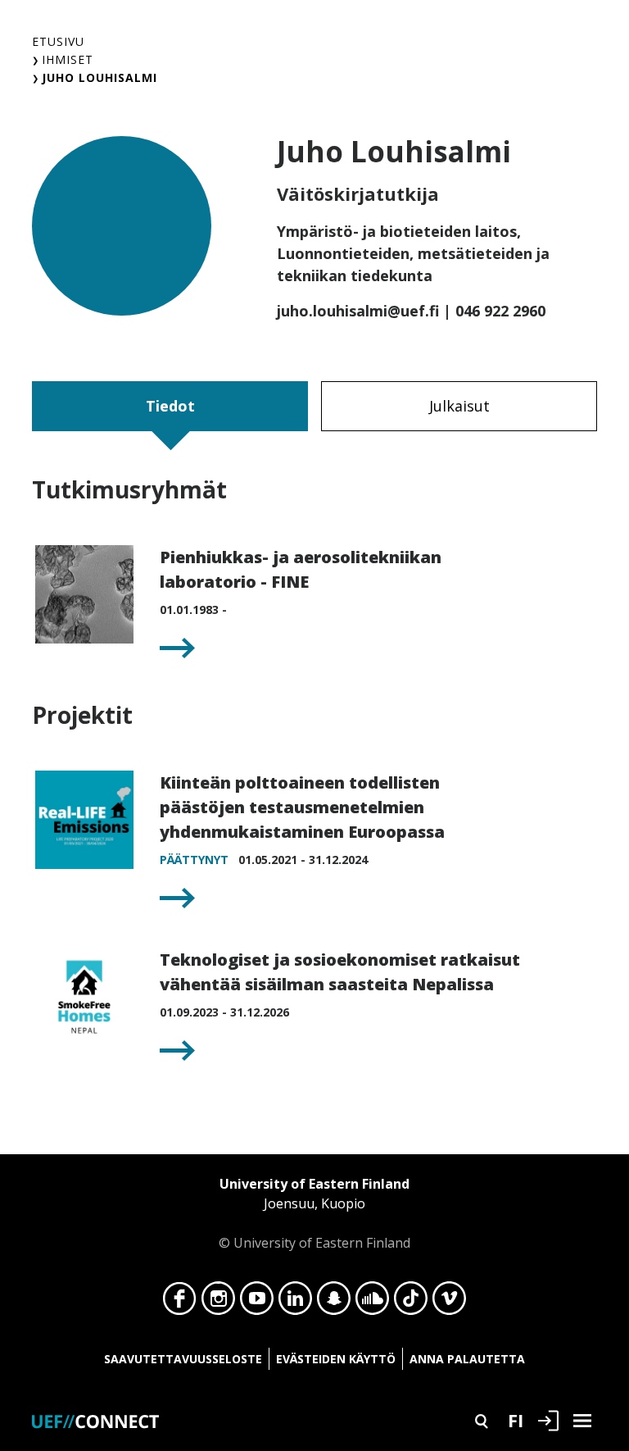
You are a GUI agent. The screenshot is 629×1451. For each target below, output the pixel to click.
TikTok (411, 1302)
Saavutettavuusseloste (183, 1359)
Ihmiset (67, 59)
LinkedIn (295, 1302)
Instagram (218, 1302)
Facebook (180, 1302)
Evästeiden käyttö (336, 1359)
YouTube (257, 1302)
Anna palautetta (467, 1359)
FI (515, 1420)
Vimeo (449, 1302)
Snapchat (334, 1302)
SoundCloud (372, 1302)
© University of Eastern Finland (314, 1213)
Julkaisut (459, 406)
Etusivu (58, 41)
